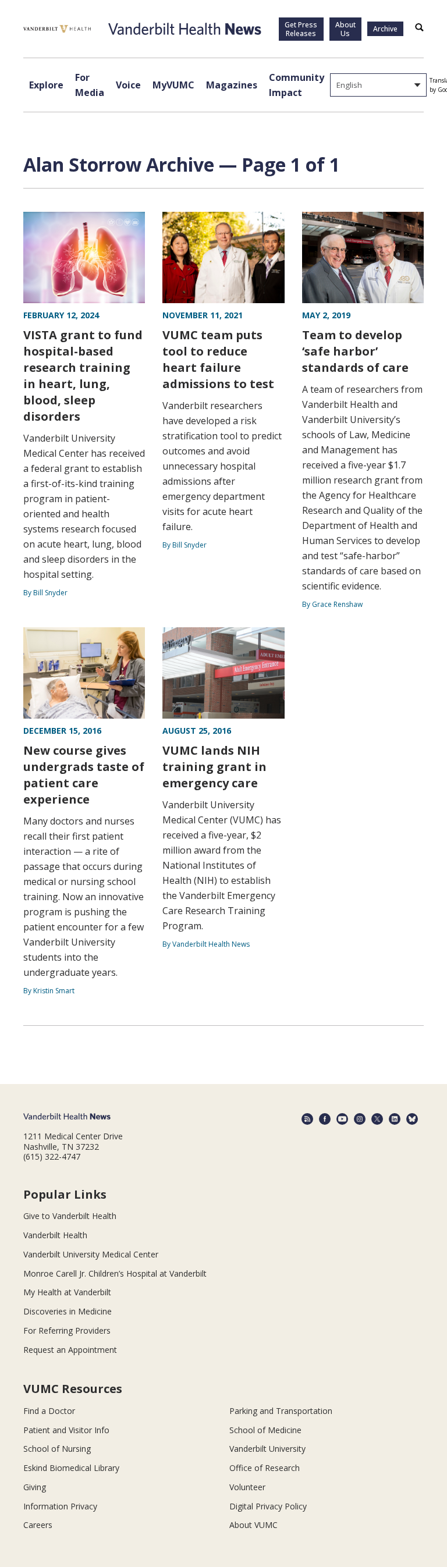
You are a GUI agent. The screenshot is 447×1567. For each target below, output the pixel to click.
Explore (46, 85)
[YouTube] (342, 1119)
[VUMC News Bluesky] (412, 1119)
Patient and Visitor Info (66, 1429)
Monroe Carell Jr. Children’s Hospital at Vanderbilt (115, 1273)
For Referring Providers (67, 1330)
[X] (377, 1119)
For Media (89, 85)
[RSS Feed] (307, 1119)
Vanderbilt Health (55, 1235)
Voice (128, 85)
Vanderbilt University (267, 1448)
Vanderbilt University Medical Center (90, 1254)
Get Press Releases (301, 29)
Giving (34, 1487)
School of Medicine (265, 1429)
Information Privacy (60, 1506)
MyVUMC (173, 85)
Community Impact (296, 85)
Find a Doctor (49, 1410)
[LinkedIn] (394, 1119)
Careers (37, 1524)
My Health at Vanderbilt (67, 1292)
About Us (345, 29)
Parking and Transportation (280, 1410)
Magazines (231, 85)
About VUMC (253, 1524)
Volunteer (247, 1487)
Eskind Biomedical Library (71, 1467)
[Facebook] (325, 1119)
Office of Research (264, 1467)
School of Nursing (57, 1448)
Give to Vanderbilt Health (69, 1215)
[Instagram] (360, 1119)
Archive (385, 29)
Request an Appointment (70, 1349)
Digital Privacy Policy (268, 1506)
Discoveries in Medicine (67, 1311)
